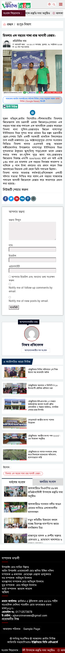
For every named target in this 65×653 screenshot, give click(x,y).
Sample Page (31, 629)
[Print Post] (32, 112)
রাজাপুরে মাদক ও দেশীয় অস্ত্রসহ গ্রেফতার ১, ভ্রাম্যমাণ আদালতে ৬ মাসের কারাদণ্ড (45, 539)
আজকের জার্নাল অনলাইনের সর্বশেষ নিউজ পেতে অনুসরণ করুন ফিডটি (32, 100)
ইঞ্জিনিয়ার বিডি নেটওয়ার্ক (45, 642)
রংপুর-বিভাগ (24, 24)
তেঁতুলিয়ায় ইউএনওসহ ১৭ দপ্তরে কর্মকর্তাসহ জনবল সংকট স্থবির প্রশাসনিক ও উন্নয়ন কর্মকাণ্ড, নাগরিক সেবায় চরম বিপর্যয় (43, 405)
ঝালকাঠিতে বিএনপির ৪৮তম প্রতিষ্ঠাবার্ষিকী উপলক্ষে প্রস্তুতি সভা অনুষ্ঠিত (45, 492)
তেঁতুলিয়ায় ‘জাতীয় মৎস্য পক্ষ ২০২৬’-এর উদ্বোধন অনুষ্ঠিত (44, 437)
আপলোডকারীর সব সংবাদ (35, 350)
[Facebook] (5, 198)
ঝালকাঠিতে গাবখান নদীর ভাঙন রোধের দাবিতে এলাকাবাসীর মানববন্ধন (44, 508)
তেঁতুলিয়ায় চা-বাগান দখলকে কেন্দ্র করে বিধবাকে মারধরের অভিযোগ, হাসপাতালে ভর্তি (42, 454)
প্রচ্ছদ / (10, 24)
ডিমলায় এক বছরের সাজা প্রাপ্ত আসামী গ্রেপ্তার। (23, 473)
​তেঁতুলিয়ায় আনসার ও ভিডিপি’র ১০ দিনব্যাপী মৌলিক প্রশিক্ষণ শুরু (43, 387)
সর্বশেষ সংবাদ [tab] (17, 482)
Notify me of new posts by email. (29, 301)
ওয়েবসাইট (14, 266)
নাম (11, 245)
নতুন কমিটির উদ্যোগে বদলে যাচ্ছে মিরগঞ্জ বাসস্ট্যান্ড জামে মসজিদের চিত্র (43, 523)
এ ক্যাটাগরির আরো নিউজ (16, 361)
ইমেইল (12, 255)
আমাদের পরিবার (11, 629)
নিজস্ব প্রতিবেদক (32, 345)
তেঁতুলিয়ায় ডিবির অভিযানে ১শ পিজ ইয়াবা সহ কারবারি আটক (43, 371)
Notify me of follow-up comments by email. (30, 289)
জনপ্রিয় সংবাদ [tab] (48, 482)
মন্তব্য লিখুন (15, 220)
